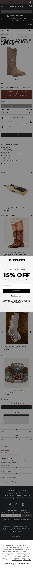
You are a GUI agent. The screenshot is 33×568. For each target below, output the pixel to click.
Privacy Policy (27, 560)
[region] (16, 554)
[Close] (31, 543)
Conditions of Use (17, 560)
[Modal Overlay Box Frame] (16, 284)
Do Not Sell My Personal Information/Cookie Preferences (16, 564)
